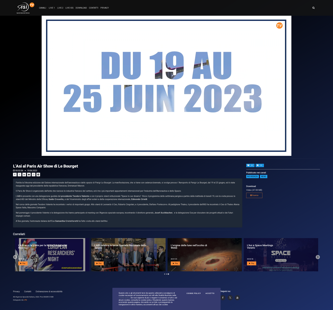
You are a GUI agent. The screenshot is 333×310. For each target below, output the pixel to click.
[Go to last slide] (15, 257)
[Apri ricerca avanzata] (313, 8)
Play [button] (23, 263)
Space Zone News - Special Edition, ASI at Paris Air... (45, 246)
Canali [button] (42, 8)
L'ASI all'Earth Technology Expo (261, 246)
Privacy (16, 291)
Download (81, 8)
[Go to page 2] (166, 274)
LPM (25, 300)
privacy (104, 8)
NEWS (263, 177)
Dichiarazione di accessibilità (49, 291)
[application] (166, 86)
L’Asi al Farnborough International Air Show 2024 (118, 246)
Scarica (255, 195)
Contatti (27, 291)
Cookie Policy (194, 293)
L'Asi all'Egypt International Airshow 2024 (191, 246)
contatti (93, 8)
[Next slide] (318, 257)
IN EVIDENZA (252, 177)
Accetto (210, 293)
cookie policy (124, 298)
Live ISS (69, 8)
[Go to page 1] (164, 274)
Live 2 (60, 8)
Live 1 (52, 8)
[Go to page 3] (168, 274)
